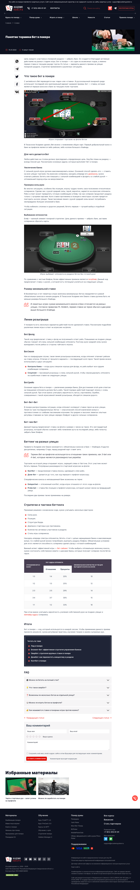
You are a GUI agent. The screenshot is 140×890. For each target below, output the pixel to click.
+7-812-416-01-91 (38, 8)
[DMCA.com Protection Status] (34, 875)
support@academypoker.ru (122, 2)
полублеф (92, 279)
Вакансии (108, 820)
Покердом (75, 819)
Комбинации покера (12, 820)
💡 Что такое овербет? (36, 687)
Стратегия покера (45, 834)
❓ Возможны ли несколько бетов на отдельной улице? (50, 695)
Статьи (107, 17)
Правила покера (126, 17)
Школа (75, 17)
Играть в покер (56, 17)
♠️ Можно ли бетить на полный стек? (42, 680)
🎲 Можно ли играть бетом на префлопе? (44, 703)
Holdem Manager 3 (45, 837)
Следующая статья (101, 718)
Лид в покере (36, 646)
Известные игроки (12, 823)
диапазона (92, 174)
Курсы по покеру (12, 17)
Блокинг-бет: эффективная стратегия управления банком (56, 650)
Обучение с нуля (44, 830)
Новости (91, 17)
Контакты (55, 8)
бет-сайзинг (62, 548)
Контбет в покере (38, 661)
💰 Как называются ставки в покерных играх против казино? (52, 710)
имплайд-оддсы (31, 615)
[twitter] (17, 76)
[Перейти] (105, 839)
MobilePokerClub (77, 832)
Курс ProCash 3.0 (44, 823)
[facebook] (17, 84)
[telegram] (17, 69)
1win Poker (75, 822)
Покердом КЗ (10, 837)
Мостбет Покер (77, 826)
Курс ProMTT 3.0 (44, 820)
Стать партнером (112, 824)
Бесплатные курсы (126, 8)
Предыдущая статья (35, 718)
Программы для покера (14, 834)
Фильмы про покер (12, 830)
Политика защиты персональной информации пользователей (93, 860)
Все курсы (109, 815)
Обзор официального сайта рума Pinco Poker (85, 837)
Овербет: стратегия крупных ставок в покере (51, 653)
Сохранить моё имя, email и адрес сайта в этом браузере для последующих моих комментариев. (65, 753)
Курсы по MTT (43, 827)
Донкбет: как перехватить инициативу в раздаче (52, 657)
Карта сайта (75, 867)
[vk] (17, 92)
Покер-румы (34, 17)
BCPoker (74, 829)
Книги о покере (11, 827)
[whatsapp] (17, 61)
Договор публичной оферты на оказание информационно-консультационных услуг (100, 864)
